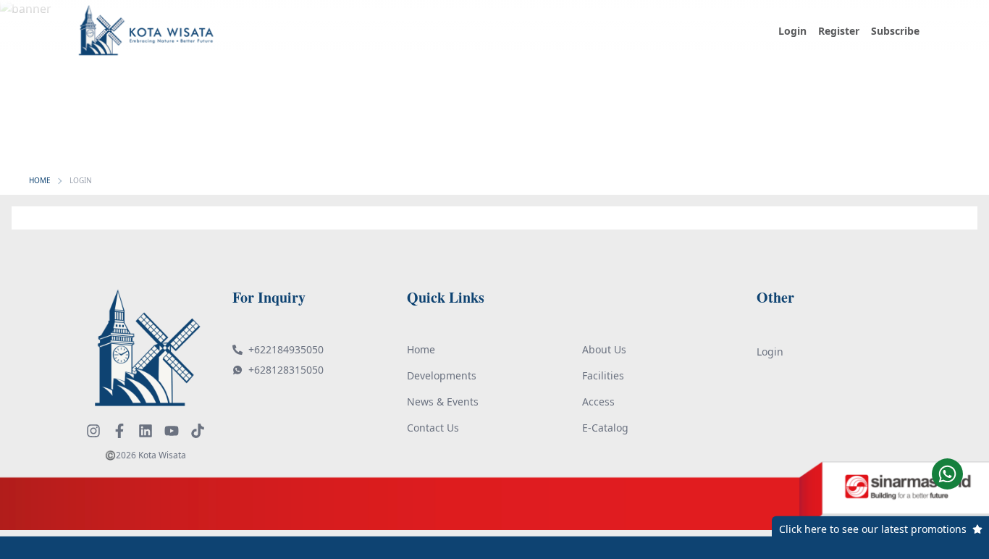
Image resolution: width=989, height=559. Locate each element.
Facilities (603, 375)
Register (838, 31)
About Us (604, 349)
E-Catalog (605, 427)
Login (792, 31)
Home (421, 349)
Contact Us (433, 427)
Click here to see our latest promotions (873, 529)
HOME (40, 180)
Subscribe (895, 31)
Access (598, 401)
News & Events (443, 401)
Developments (441, 375)
